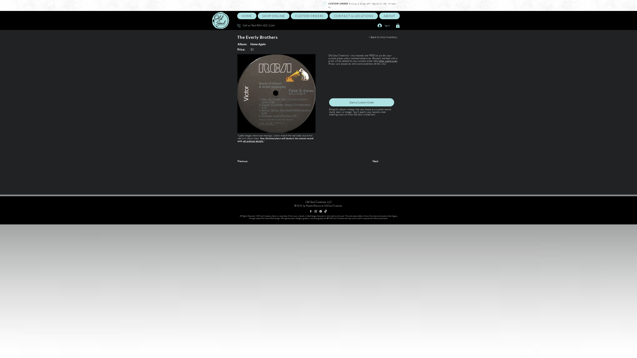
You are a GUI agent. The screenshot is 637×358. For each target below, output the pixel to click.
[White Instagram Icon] (315, 211)
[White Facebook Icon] (310, 211)
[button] (273, 16)
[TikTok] (325, 211)
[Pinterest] (320, 211)
